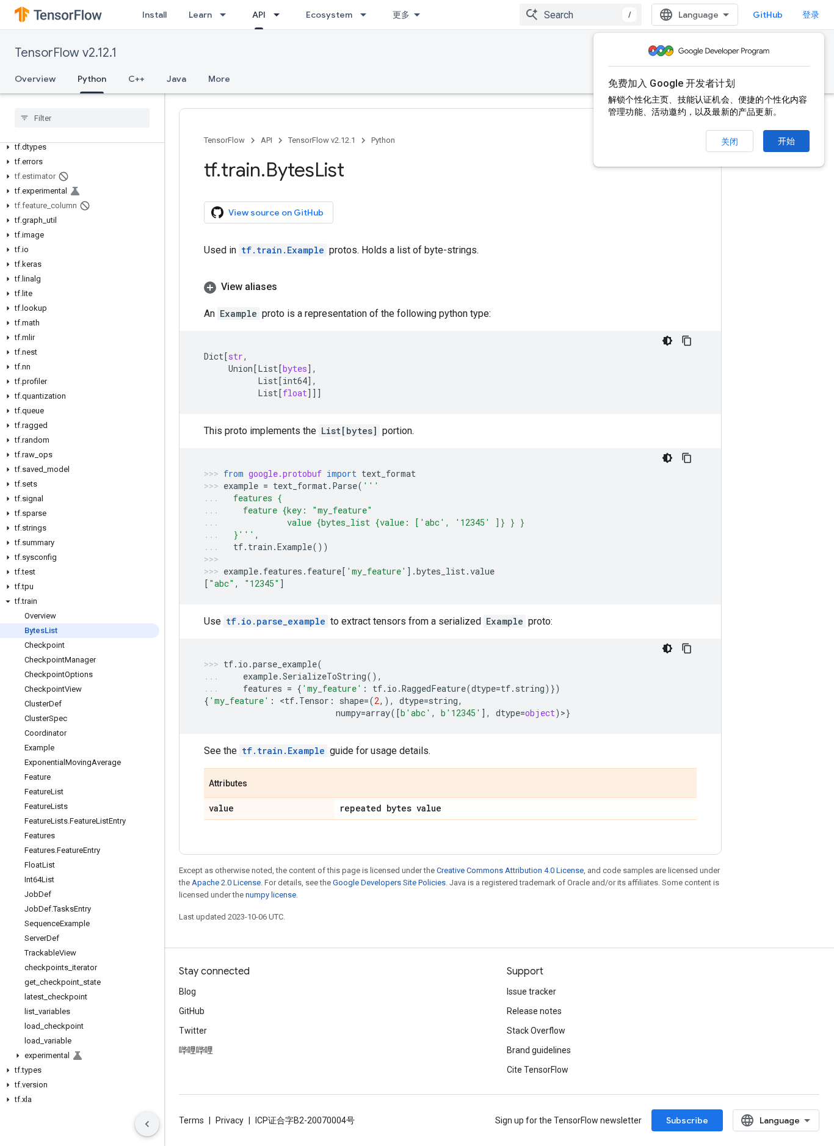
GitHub (768, 14)
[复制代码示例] (687, 340)
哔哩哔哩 (196, 1050)
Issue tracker (531, 991)
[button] (79, 147)
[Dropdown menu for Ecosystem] (367, 14)
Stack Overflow (536, 1030)
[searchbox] (82, 118)
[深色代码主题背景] (667, 340)
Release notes (534, 1011)
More (219, 78)
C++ (136, 78)
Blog (187, 991)
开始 (786, 141)
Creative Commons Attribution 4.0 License (510, 870)
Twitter (193, 1030)
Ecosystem (329, 14)
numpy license (270, 894)
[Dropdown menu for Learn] (226, 14)
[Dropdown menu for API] (280, 14)
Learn (200, 14)
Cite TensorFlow (537, 1070)
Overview (35, 78)
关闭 (729, 141)
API (259, 14)
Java (176, 78)
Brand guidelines (539, 1050)
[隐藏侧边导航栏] (147, 1124)
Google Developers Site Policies (389, 882)
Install (154, 14)
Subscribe (687, 1120)
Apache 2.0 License (226, 882)
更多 (401, 14)
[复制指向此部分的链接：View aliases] (289, 287)
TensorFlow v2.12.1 (66, 52)
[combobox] (581, 15)
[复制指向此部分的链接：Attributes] (259, 784)
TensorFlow (224, 140)
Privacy (230, 1120)
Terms (191, 1120)
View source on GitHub (276, 212)
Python (92, 78)
